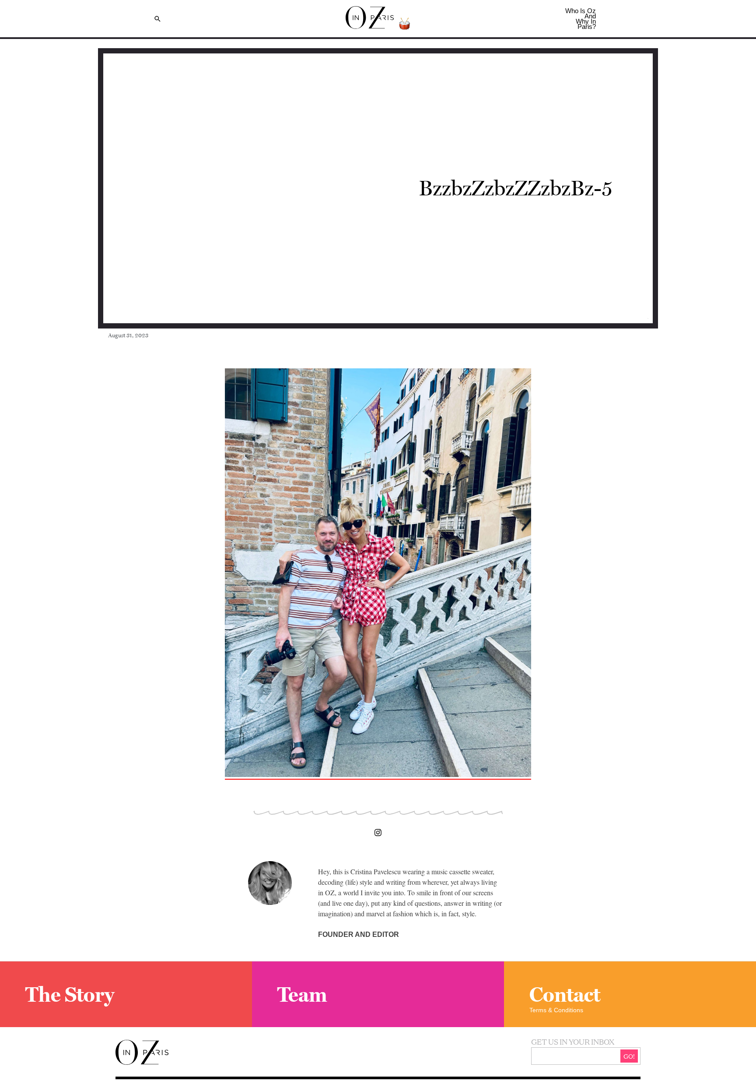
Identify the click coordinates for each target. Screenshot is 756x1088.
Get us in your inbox (572, 1041)
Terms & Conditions (556, 1010)
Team (302, 994)
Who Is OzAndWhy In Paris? (580, 18)
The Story (69, 994)
